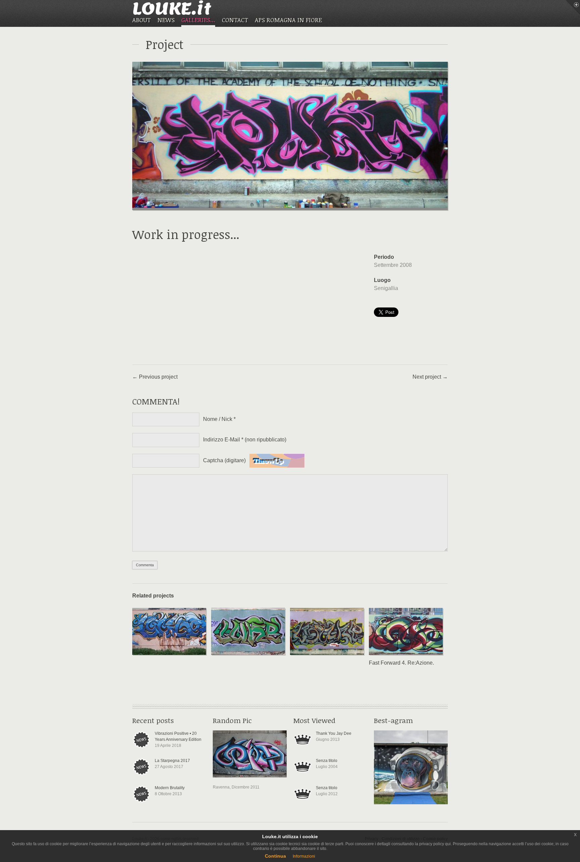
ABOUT (141, 20)
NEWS (166, 20)
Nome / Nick (219, 419)
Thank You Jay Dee (333, 733)
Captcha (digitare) (224, 460)
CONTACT (235, 20)
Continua (275, 856)
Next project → (430, 377)
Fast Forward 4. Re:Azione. (401, 663)
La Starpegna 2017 (172, 760)
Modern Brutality (170, 787)
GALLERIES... (198, 20)
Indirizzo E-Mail (244, 439)
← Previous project (155, 377)
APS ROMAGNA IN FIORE (288, 20)
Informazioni (304, 856)
